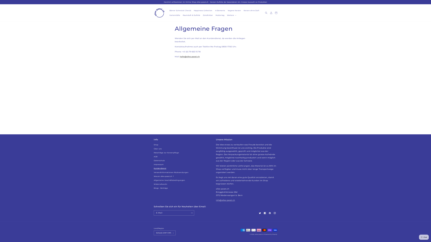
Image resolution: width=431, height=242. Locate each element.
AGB (156, 157)
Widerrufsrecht (160, 184)
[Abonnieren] (191, 213)
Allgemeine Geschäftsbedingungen (169, 180)
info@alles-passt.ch (225, 200)
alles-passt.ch (259, 234)
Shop (156, 145)
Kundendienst (160, 168)
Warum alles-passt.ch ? (164, 176)
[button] (231, 15)
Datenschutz (159, 161)
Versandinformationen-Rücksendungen (171, 172)
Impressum (159, 164)
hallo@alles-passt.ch (190, 57)
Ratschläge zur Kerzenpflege (166, 153)
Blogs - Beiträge (161, 188)
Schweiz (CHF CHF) (163, 233)
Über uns (158, 149)
